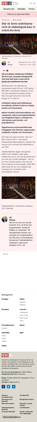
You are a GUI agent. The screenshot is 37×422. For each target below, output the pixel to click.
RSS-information (8, 403)
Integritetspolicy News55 (8, 408)
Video (4, 346)
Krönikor (5, 309)
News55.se (5, 20)
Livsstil (23, 309)
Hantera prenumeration (7, 396)
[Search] (31, 3)
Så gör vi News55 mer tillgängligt (26, 412)
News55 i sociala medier (26, 404)
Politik (4, 338)
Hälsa (22, 299)
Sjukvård (22, 302)
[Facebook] (3, 386)
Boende (4, 328)
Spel (21, 333)
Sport (21, 321)
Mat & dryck (24, 318)
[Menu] (34, 3)
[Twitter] (8, 386)
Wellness (23, 305)
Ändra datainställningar (10, 417)
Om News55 (24, 395)
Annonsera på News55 (7, 400)
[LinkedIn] (13, 386)
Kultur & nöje (24, 315)
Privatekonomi (8, 325)
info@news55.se (14, 382)
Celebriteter (24, 312)
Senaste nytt (8, 9)
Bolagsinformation (27, 399)
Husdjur (5, 299)
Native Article (17, 20)
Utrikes (4, 341)
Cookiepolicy (25, 407)
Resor (22, 325)
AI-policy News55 (8, 412)
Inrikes (4, 336)
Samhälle (21, 9)
